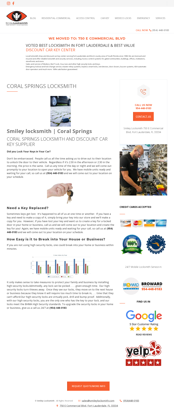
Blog (33, 18)
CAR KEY (105, 18)
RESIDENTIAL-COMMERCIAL (56, 18)
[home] (16, 18)
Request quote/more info (88, 386)
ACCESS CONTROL (85, 18)
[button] (161, 18)
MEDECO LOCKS (123, 18)
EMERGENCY (143, 18)
